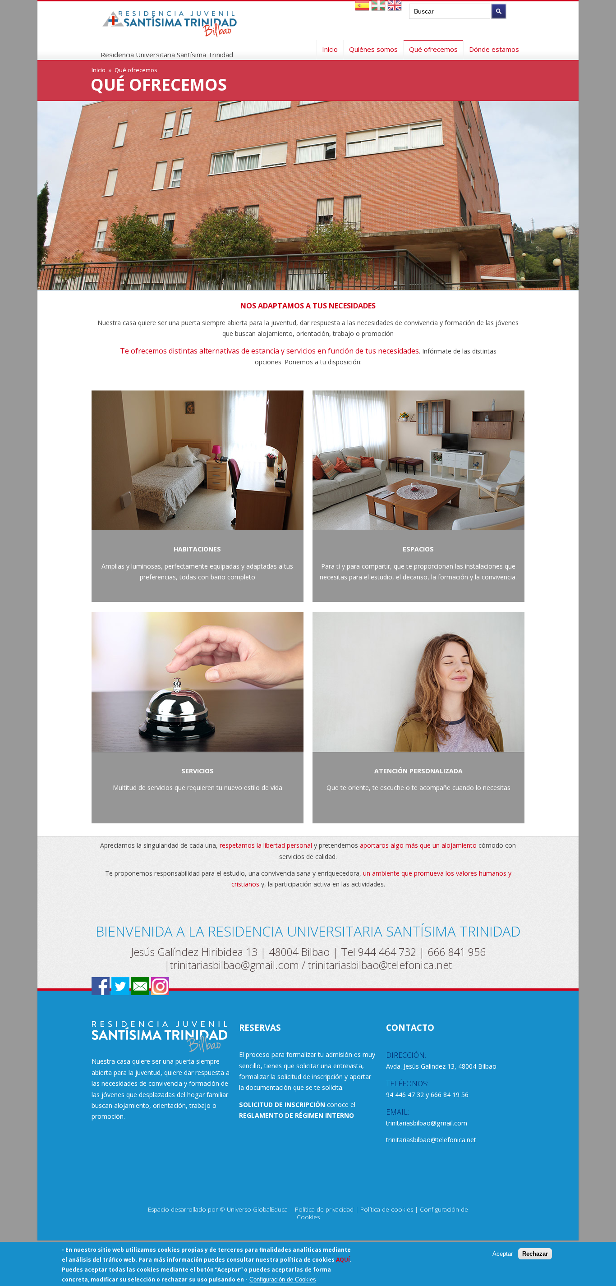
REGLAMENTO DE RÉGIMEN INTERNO (296, 1115)
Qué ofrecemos (433, 49)
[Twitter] (120, 992)
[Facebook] (101, 992)
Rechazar (535, 1253)
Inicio (330, 48)
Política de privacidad (324, 1209)
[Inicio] (170, 29)
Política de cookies (386, 1209)
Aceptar (502, 1253)
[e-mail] (140, 992)
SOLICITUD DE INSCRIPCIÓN (282, 1104)
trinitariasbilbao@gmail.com (234, 965)
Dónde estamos (494, 48)
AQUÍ (343, 1259)
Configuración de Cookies (282, 1279)
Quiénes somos (373, 48)
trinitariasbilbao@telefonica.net (380, 965)
